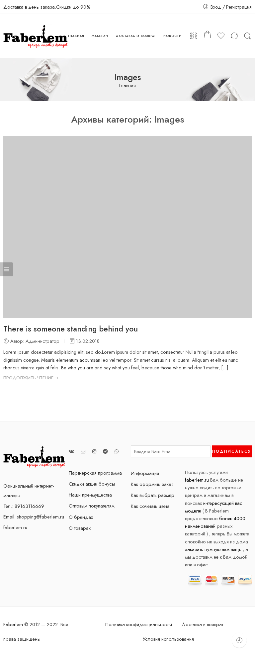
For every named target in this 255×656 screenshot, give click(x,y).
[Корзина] (207, 36)
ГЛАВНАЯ (76, 36)
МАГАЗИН (100, 36)
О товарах (80, 527)
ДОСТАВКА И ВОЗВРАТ (136, 36)
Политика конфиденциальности (138, 624)
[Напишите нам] (83, 451)
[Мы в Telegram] (105, 451)
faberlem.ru (15, 527)
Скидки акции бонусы (92, 483)
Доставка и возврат (202, 624)
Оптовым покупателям (92, 505)
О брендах (81, 517)
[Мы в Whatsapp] (117, 451)
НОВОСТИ (172, 36)
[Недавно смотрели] (239, 640)
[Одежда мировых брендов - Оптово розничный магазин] (35, 36)
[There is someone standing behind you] (127, 227)
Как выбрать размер (152, 495)
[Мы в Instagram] (94, 451)
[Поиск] (247, 36)
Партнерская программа (95, 472)
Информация (145, 473)
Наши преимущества (90, 494)
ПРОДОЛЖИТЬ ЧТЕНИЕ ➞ (30, 378)
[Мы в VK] (71, 451)
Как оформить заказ (152, 484)
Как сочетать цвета (150, 506)
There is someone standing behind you (70, 328)
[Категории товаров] (193, 36)
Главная (127, 85)
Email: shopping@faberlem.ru (33, 516)
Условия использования (168, 638)
